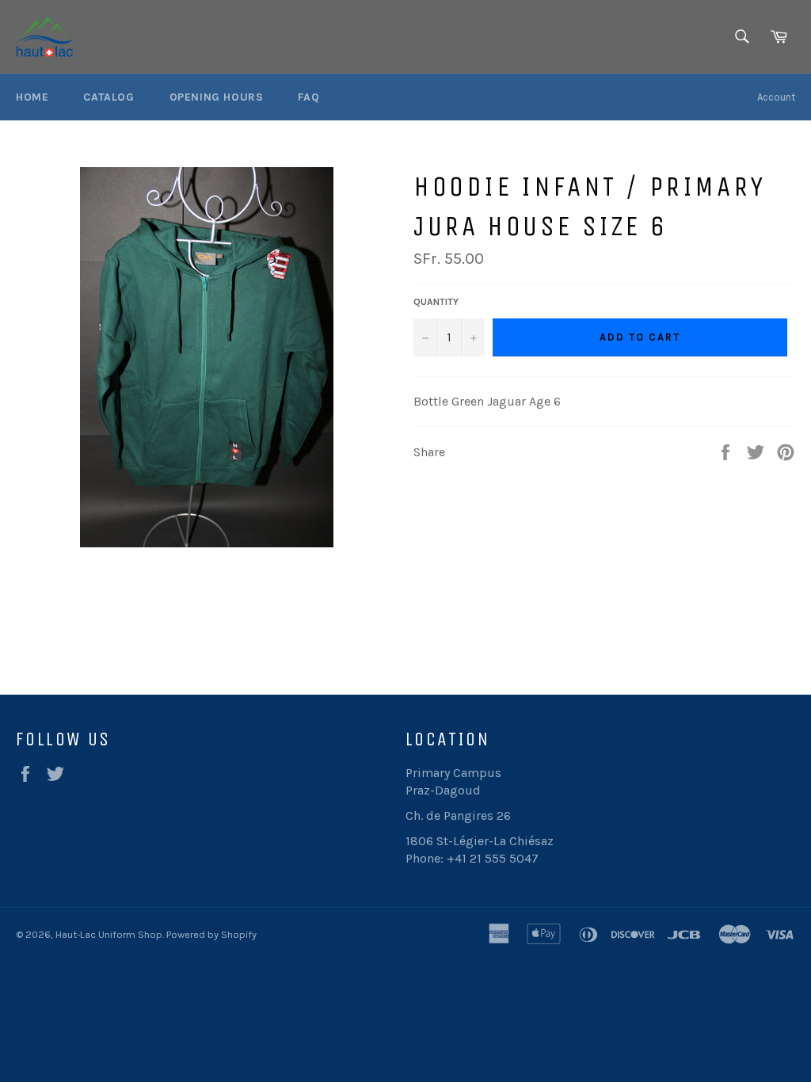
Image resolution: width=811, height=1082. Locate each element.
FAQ (308, 97)
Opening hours (216, 97)
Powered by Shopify (211, 934)
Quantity (436, 301)
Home (32, 97)
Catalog (108, 97)
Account (776, 97)
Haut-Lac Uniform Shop (108, 934)
